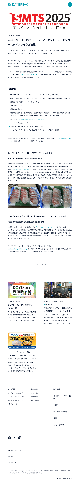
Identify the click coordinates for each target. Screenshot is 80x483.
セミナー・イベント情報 (62, 397)
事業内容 (34, 389)
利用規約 (10, 456)
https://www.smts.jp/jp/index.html (31, 119)
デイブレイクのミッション (16, 397)
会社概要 (11, 389)
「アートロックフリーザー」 (29, 74)
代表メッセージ (12, 404)
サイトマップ (12, 462)
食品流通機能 (35, 400)
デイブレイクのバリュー (15, 400)
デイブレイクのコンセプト (16, 393)
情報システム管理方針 (14, 450)
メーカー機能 (35, 393)
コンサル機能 (35, 397)
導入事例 (56, 389)
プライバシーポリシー (14, 444)
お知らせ (56, 405)
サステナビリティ (60, 411)
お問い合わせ (58, 424)
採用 (55, 418)
